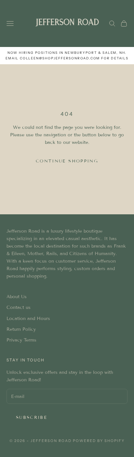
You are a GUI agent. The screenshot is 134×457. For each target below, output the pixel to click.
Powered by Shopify (99, 440)
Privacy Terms (21, 340)
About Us (17, 296)
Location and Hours (28, 318)
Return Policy (21, 329)
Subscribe (31, 417)
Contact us (19, 307)
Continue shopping (67, 161)
